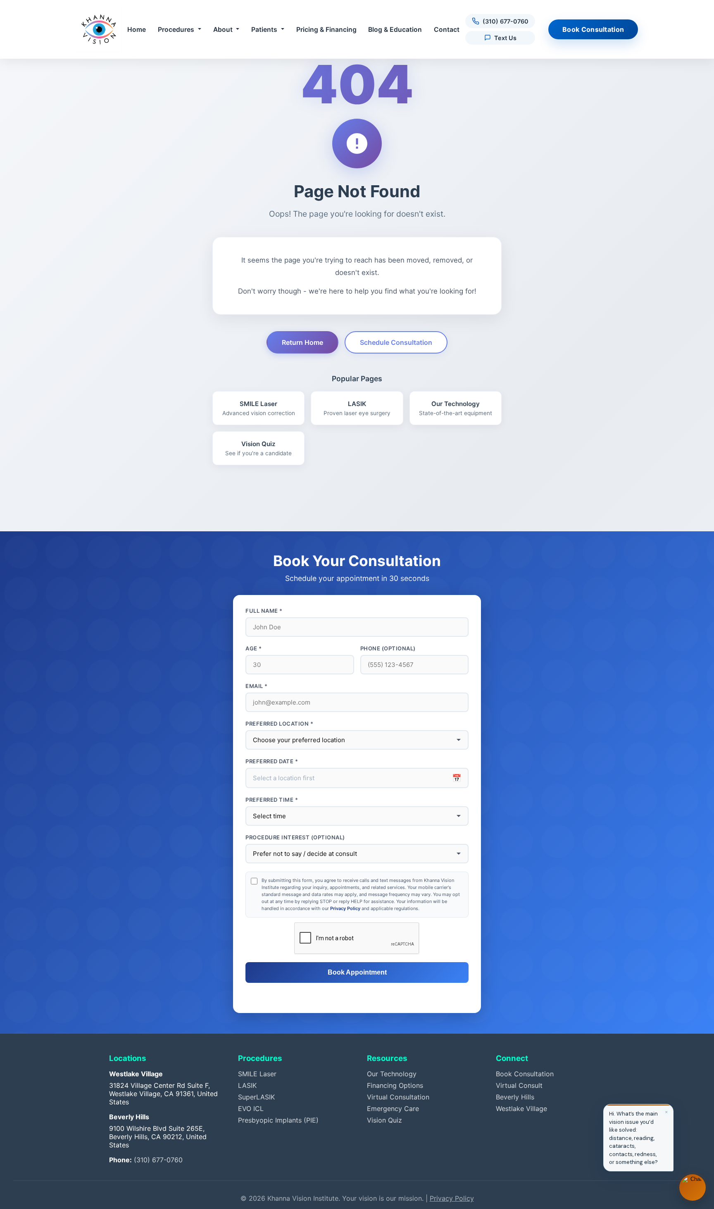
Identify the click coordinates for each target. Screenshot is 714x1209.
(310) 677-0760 (158, 1160)
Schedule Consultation (396, 342)
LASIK (247, 1085)
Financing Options (395, 1085)
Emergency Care (393, 1108)
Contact (446, 29)
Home (136, 29)
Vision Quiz (384, 1120)
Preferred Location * (279, 723)
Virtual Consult (519, 1085)
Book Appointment (357, 972)
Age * (253, 648)
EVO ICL (251, 1108)
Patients (264, 29)
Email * (256, 686)
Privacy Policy (345, 908)
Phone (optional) (388, 648)
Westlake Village (521, 1108)
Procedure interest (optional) (295, 837)
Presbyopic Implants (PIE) (278, 1120)
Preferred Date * (271, 761)
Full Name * (264, 610)
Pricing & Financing (326, 29)
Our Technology (391, 1074)
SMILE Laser (257, 1074)
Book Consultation (593, 29)
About (223, 29)
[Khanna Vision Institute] (98, 29)
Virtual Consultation (398, 1097)
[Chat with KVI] (692, 1187)
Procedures (176, 29)
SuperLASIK (256, 1097)
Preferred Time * (271, 799)
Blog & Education (395, 29)
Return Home (302, 342)
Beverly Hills (515, 1097)
